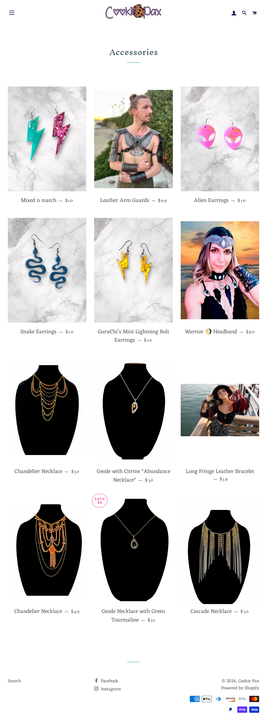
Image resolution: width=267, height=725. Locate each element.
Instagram (110, 689)
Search (14, 681)
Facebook (109, 681)
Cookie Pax (248, 681)
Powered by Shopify (240, 688)
